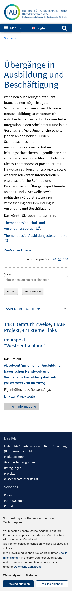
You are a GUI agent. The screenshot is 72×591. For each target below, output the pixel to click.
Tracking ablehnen (52, 583)
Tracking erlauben (18, 583)
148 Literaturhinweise (27, 324)
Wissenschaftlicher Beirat (21, 479)
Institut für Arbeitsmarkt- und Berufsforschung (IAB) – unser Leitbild (35, 448)
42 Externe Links (39, 330)
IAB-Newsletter (14, 501)
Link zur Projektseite (19, 396)
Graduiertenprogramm (19, 462)
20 (54, 259)
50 (59, 259)
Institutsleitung (14, 457)
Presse (8, 495)
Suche (7, 274)
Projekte (9, 473)
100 (65, 259)
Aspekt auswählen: (23, 308)
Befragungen (12, 468)
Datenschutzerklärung (28, 566)
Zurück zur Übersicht (20, 250)
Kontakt (9, 506)
